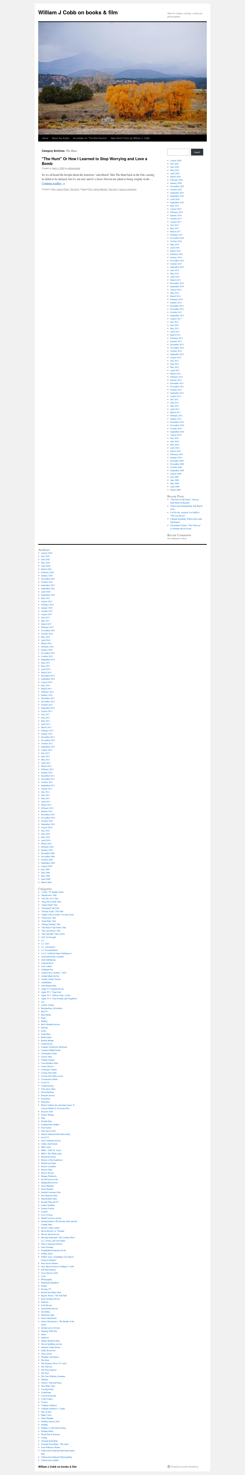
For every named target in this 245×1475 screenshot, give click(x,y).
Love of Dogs (47, 1214)
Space (43, 1334)
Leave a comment (127, 189)
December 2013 (177, 305)
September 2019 (177, 202)
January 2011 (176, 418)
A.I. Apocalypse (48, 946)
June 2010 (174, 441)
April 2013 (175, 331)
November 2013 (177, 308)
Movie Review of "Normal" (53, 1230)
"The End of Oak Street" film (53, 927)
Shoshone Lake (47, 1314)
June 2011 (174, 402)
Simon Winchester (49, 1318)
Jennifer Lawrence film (51, 1192)
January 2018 (176, 215)
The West (45, 1373)
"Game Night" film (49, 904)
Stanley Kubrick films (50, 1340)
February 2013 (176, 338)
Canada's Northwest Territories (54, 1046)
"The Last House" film (50, 930)
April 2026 (175, 173)
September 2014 (177, 286)
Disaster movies (48, 1095)
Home (45, 138)
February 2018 (176, 212)
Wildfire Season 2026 (50, 1421)
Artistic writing (47, 1004)
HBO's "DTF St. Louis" (51, 1150)
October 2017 (176, 218)
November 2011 (177, 386)
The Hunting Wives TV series (54, 1363)
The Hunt (74, 189)
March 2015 (175, 279)
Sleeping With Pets (49, 1331)
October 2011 (176, 389)
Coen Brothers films (49, 1063)
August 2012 (175, 357)
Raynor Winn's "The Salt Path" (54, 1295)
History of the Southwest (51, 1159)
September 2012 (177, 354)
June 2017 (174, 225)
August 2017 (175, 221)
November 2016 (177, 237)
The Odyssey (46, 1366)
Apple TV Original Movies (52, 988)
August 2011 (175, 396)
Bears (43, 1017)
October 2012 (176, 350)
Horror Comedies (48, 1166)
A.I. (42, 940)
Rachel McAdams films (51, 1292)
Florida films (46, 1121)
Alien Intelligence (48, 959)
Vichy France (47, 1398)
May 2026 (174, 170)
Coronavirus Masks (49, 1079)
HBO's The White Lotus (51, 1153)
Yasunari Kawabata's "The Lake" (55, 1444)
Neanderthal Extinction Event (53, 1250)
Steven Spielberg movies (51, 1343)
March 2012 (175, 373)
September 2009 (177, 470)
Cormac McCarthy (49, 1072)
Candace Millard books (51, 1050)
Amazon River (47, 962)
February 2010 (176, 454)
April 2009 (175, 486)
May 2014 (174, 292)
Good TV (45, 1137)
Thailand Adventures (50, 1356)
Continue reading (53, 183)
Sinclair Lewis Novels (50, 1327)
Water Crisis (46, 1414)
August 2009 (175, 473)
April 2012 (175, 370)
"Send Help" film (48, 920)
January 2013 (176, 341)
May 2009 (174, 483)
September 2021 (177, 195)
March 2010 (175, 451)
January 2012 (176, 379)
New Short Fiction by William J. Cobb (130, 138)
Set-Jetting (45, 1311)
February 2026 (176, 179)
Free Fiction (46, 1127)
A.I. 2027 (45, 943)
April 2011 (175, 409)
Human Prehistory (49, 1176)
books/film (45, 1033)
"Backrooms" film (48, 895)
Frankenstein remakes (50, 1124)
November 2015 (177, 260)
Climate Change (48, 1059)
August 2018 (175, 208)
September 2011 (177, 392)
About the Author (60, 138)
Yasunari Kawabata (49, 1440)
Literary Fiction (47, 1208)
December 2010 (177, 421)
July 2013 (174, 321)
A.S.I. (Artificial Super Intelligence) (56, 953)
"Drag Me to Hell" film (51, 901)
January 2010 (176, 457)
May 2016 (174, 244)
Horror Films (63, 189)
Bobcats (44, 1027)
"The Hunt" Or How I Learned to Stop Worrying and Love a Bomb (94, 161)
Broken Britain (47, 1040)
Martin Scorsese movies (51, 1218)
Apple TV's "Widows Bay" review (56, 995)
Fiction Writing (47, 1114)
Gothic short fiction (49, 1143)
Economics (45, 1098)
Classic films (46, 1056)
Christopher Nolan (49, 1053)
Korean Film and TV (50, 1201)
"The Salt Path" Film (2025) (53, 933)
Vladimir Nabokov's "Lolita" (53, 1408)
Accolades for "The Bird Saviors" (90, 138)
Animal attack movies (50, 975)
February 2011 (176, 415)
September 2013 (177, 315)
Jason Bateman (47, 1185)
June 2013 (174, 325)
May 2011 (174, 405)
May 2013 (174, 328)
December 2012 (177, 344)
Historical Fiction (48, 1156)
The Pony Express (49, 1369)
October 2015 (176, 263)
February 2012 (176, 376)
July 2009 (174, 476)
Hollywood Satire (48, 1163)
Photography (46, 1279)
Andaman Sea (47, 969)
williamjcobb (74, 168)
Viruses (44, 1402)
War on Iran (46, 1411)
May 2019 (174, 205)
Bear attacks (46, 1014)
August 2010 (175, 434)
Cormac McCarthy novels (52, 1075)
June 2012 (174, 363)
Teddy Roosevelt (48, 1350)
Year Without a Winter (50, 1447)
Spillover (45, 1337)
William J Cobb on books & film (78, 12)
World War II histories (50, 1434)
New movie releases (49, 1263)
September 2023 (177, 192)
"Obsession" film (48, 917)
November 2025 (177, 186)
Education (45, 1101)
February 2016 (176, 254)
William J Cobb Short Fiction (53, 1427)
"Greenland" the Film (50, 908)
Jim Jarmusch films (49, 1195)
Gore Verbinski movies (51, 1140)
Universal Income (48, 1395)
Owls (43, 1276)
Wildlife (44, 1424)
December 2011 (177, 383)
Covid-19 (45, 1082)
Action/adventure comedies (52, 956)
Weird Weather (47, 1418)
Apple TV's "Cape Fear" (51, 992)
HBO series (46, 1146)
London (44, 1211)
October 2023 (176, 189)
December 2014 (177, 283)
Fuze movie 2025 (48, 1130)
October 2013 (176, 312)
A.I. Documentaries (49, 950)
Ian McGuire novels (49, 1179)
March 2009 (175, 489)
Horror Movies (100, 189)
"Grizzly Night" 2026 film (52, 911)
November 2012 (177, 347)
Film (53, 189)
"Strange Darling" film (50, 924)
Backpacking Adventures (51, 1008)
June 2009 (174, 480)
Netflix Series (47, 1253)
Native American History (51, 1243)
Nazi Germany (47, 1247)
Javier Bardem (47, 1188)
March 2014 (175, 296)
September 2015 (177, 266)
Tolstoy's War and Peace (51, 1382)
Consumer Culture (49, 1069)
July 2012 (174, 360)
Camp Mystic (47, 1043)
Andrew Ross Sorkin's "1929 (53, 972)
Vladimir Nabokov (49, 1405)
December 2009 (177, 460)
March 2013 (175, 334)
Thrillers (44, 1379)
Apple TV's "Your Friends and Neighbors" (59, 998)
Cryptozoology (47, 1085)
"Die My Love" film (49, 898)
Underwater (46, 1392)
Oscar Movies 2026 (49, 1272)
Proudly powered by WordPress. (185, 1466)
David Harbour (47, 1092)
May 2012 (174, 367)
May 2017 (174, 228)
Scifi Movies (46, 1305)
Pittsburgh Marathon (50, 1282)
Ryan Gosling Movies (50, 1298)
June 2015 (174, 270)
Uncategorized (47, 1389)
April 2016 (175, 247)
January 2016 (176, 257)
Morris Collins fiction (50, 1227)
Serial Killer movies (49, 1308)
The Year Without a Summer (53, 1376)
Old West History (48, 1269)
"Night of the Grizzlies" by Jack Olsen (57, 914)
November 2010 (177, 425)
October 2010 (176, 428)
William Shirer (47, 1431)
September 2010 (177, 431)
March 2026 (175, 176)
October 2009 (176, 467)
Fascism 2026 (47, 1111)
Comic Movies (47, 1066)
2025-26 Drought (48, 937)
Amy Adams (46, 966)
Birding (44, 1021)
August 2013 (175, 318)
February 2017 (176, 234)
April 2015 (175, 276)
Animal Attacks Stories (51, 979)
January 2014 (176, 302)
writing (44, 1437)
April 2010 (175, 447)
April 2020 (175, 199)
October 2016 (176, 241)
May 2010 (174, 444)
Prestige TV (46, 1289)
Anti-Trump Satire (48, 985)
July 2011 (174, 399)
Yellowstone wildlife (50, 1460)
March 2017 (175, 231)
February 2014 (176, 299)
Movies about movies (50, 1234)
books (43, 1030)
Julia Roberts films (49, 1198)
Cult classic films (48, 1088)
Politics (44, 1285)
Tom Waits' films (48, 1385)
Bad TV (44, 1011)
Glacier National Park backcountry (55, 1134)
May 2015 (174, 273)
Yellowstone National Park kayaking (56, 1456)
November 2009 (177, 463)
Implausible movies (49, 1182)
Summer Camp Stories (50, 1347)
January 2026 (176, 183)
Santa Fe (44, 1301)
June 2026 (174, 166)
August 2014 (175, 289)
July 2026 (174, 163)
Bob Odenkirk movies (50, 1024)
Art (42, 1001)
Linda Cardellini (48, 1205)
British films (46, 1037)
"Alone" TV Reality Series (52, 891)
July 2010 (174, 438)
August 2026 (175, 160)
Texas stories (46, 1353)
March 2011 (175, 412)
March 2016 (175, 250)
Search (197, 152)
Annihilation (46, 982)
